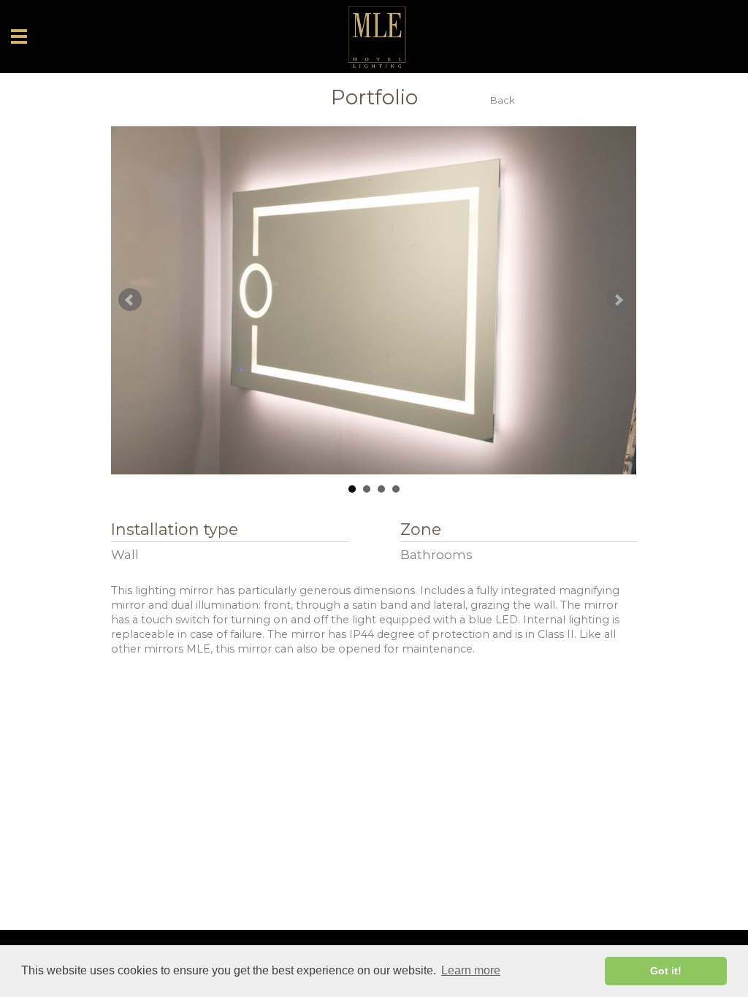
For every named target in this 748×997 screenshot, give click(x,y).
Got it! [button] (666, 971)
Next (618, 300)
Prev (130, 300)
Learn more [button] (470, 970)
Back (502, 100)
